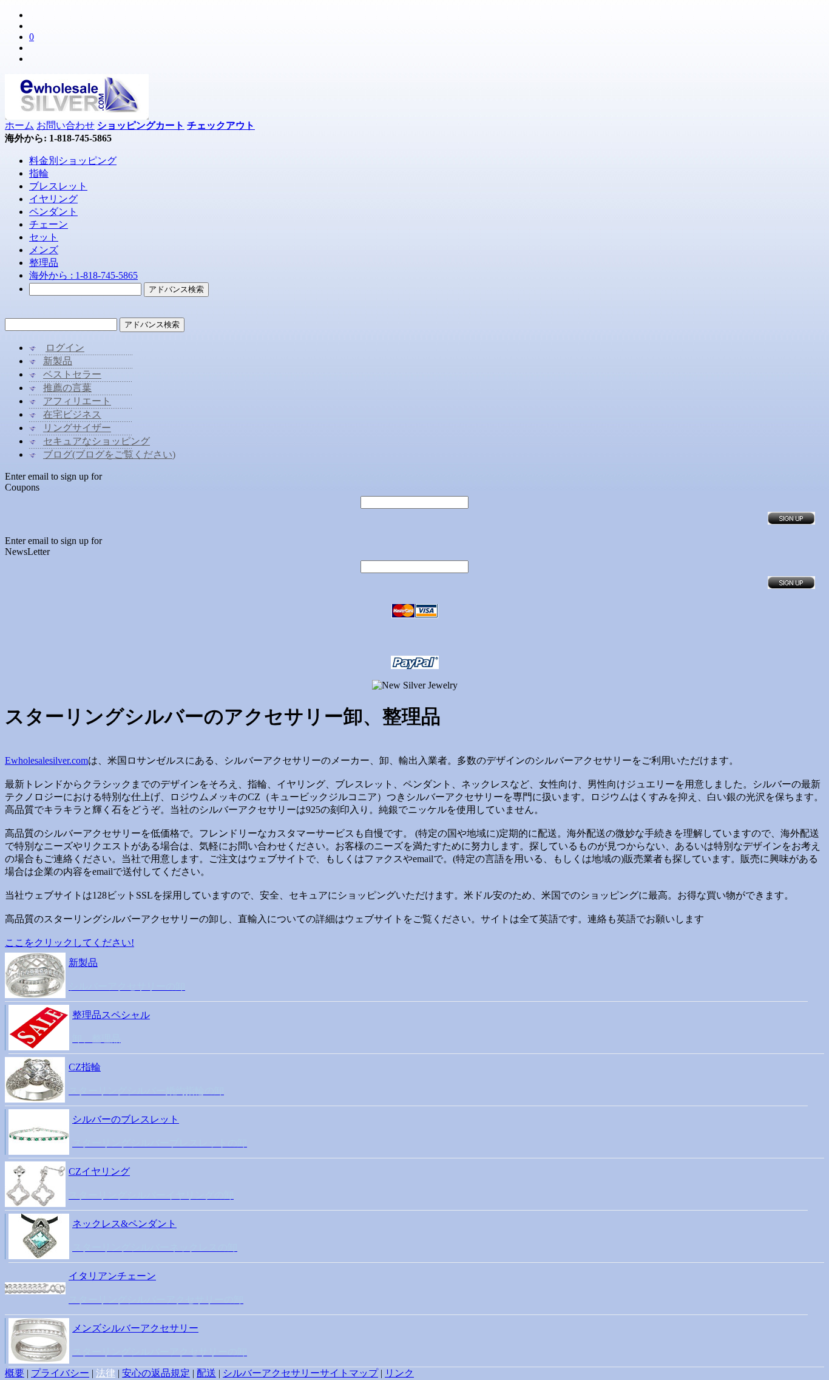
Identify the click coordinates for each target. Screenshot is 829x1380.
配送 (206, 1373)
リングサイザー (77, 428)
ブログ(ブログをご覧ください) (109, 454)
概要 (14, 1373)
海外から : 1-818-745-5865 (83, 275)
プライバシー (60, 1373)
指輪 (39, 173)
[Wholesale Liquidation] (38, 1047)
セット (43, 237)
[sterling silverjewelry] (35, 1291)
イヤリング (53, 199)
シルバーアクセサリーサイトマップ (300, 1373)
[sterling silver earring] (35, 1203)
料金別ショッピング (73, 160)
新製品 (57, 361)
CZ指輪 (85, 1067)
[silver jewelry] (35, 995)
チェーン (48, 224)
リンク (399, 1373)
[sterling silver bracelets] (38, 1151)
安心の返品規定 (156, 1373)
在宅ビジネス (72, 414)
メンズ (43, 250)
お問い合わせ (65, 125)
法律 (105, 1373)
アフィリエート (77, 401)
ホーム (19, 125)
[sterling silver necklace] (38, 1256)
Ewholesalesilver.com (46, 760)
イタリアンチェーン (112, 1276)
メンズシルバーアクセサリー (135, 1328)
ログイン (65, 347)
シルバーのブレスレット (125, 1119)
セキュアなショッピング (96, 441)
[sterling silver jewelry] (38, 1360)
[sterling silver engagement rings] (35, 1099)
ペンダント (53, 211)
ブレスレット (58, 186)
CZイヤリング (99, 1171)
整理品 (43, 262)
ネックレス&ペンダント (124, 1224)
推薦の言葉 (67, 387)
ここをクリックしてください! (69, 942)
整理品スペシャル (111, 1015)
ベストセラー (72, 374)
